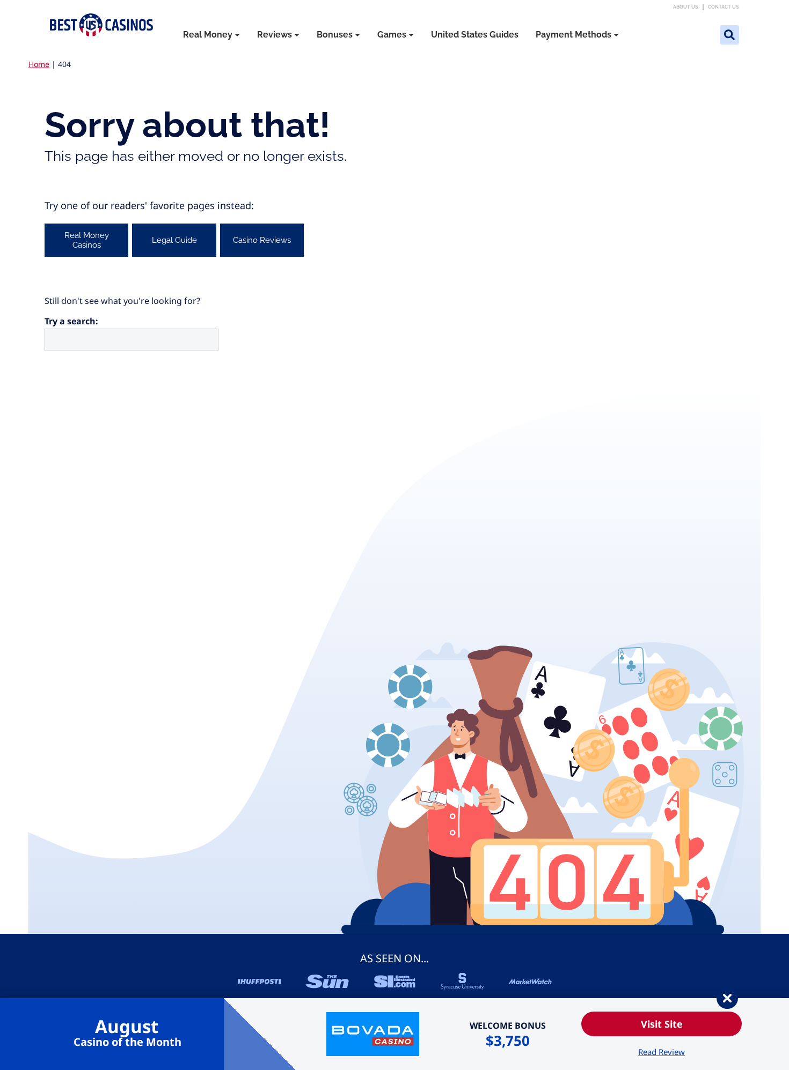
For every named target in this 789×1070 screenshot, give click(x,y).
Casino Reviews (262, 240)
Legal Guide (174, 240)
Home (38, 64)
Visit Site (662, 1023)
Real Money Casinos (86, 240)
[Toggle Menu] (237, 34)
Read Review (661, 1051)
